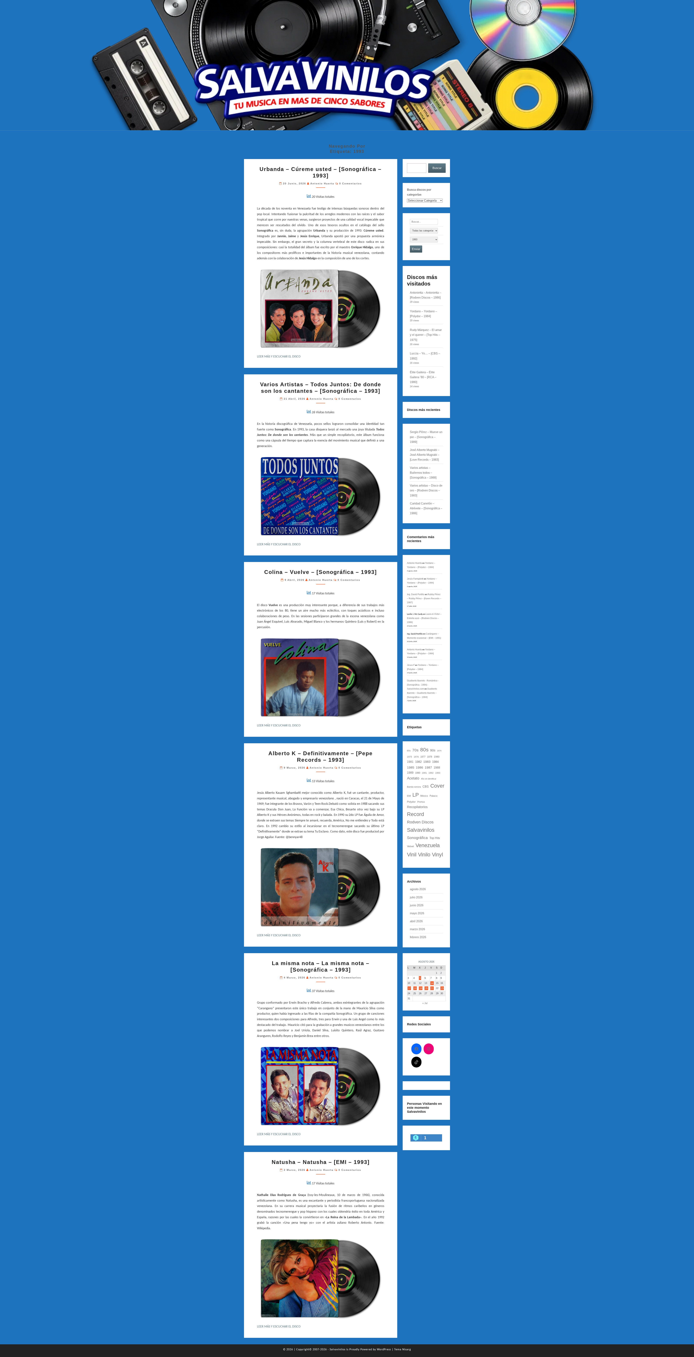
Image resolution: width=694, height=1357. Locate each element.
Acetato (413, 778)
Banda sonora (414, 787)
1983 (426, 762)
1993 (437, 773)
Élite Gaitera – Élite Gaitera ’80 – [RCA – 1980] (423, 377)
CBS (426, 786)
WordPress (384, 1349)
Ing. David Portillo (415, 594)
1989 (410, 772)
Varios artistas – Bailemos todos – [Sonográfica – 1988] (423, 472)
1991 (424, 773)
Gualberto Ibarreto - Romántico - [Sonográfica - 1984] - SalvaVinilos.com (423, 684)
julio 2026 (416, 897)
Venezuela (427, 845)
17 (409, 988)
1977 (422, 756)
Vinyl (437, 854)
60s (409, 750)
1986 (419, 767)
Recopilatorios (417, 807)
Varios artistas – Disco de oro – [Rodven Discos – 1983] (426, 490)
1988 (437, 767)
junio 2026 (416, 905)
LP (415, 795)
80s (424, 750)
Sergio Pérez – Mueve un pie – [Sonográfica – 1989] (426, 436)
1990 (417, 772)
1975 (409, 757)
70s (415, 750)
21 (432, 988)
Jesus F (411, 665)
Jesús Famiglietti (415, 579)
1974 (439, 751)
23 (442, 988)
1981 (410, 761)
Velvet (410, 846)
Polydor (411, 801)
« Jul (424, 1003)
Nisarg (406, 1349)
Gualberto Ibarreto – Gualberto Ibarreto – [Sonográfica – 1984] (422, 693)
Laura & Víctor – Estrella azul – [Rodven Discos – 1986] (424, 618)
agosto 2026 (418, 889)
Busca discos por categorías (419, 192)
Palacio (433, 795)
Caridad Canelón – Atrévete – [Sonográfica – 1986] (426, 508)
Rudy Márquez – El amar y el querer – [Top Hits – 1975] (426, 334)
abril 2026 (416, 921)
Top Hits (434, 838)
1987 (428, 767)
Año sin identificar (428, 779)
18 (415, 988)
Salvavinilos (420, 830)
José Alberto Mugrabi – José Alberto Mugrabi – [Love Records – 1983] (424, 454)
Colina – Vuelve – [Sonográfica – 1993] (320, 572)
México (424, 795)
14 (432, 983)
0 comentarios (350, 183)
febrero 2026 (418, 937)
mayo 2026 (417, 913)
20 (426, 988)
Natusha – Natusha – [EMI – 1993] (321, 1162)
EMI (409, 796)
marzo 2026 (417, 929)
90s (432, 750)
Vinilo (424, 854)
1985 (410, 767)
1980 (437, 756)
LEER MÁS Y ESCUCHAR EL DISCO (279, 356)
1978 (429, 756)
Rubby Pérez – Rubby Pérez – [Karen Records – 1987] (424, 598)
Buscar (437, 168)
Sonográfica (417, 838)
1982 (418, 762)
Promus (421, 802)
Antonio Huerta (322, 183)
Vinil (411, 854)
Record (415, 814)
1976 (416, 757)
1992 (431, 773)
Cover (437, 786)
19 (420, 988)
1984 (435, 762)
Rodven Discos (420, 822)
